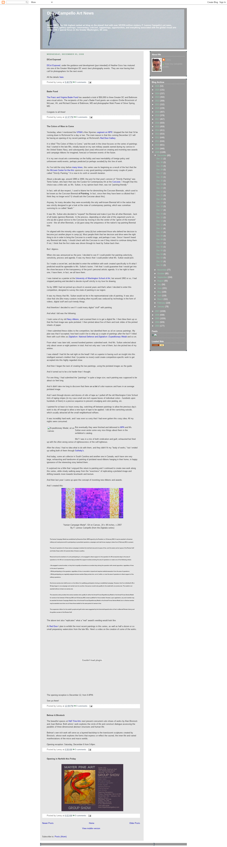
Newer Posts (48, 823)
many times (77, 167)
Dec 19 (159, 203)
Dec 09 (159, 236)
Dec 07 (159, 243)
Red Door (53, 626)
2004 (157, 322)
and (98, 337)
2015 (157, 127)
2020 (157, 108)
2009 (157, 149)
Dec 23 (159, 188)
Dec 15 (159, 217)
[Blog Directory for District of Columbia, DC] (158, 346)
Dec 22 (159, 192)
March (160, 299)
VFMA (79, 132)
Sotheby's (79, 451)
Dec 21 (159, 195)
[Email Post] (89, 82)
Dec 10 (159, 232)
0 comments (80, 82)
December (162, 155)
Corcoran (116, 182)
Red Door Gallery (107, 138)
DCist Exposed (53, 65)
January (161, 307)
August (160, 281)
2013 (157, 134)
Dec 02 (159, 261)
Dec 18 (159, 206)
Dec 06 (159, 247)
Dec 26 (159, 177)
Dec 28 (159, 170)
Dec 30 (159, 162)
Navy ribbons (73, 319)
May (159, 292)
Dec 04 (159, 254)
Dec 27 (159, 173)
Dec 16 (159, 214)
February (161, 303)
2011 (157, 141)
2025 (157, 90)
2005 (157, 318)
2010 (157, 145)
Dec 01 (159, 265)
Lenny (168, 60)
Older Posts (134, 823)
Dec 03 (159, 258)
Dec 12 (159, 225)
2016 (157, 123)
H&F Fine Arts (74, 721)
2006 (157, 315)
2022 (157, 101)
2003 (157, 326)
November (162, 270)
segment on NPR (104, 132)
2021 (157, 104)
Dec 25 (159, 181)
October (161, 274)
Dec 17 (159, 210)
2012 (157, 137)
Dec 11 (159, 228)
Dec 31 (159, 159)
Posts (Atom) (61, 837)
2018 (157, 115)
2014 (157, 130)
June (159, 288)
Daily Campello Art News (70, 13)
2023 (157, 97)
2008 (157, 152)
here (61, 77)
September (162, 277)
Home (91, 823)
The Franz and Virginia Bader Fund (62, 97)
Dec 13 (159, 221)
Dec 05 (159, 250)
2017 (157, 119)
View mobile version (91, 828)
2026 (157, 86)
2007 (157, 311)
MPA (122, 427)
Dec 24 (159, 184)
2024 (157, 93)
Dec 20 (159, 199)
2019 (157, 112)
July (159, 284)
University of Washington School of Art (93, 278)
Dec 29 (159, 166)
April (159, 296)
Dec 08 (159, 239)
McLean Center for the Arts (62, 170)
